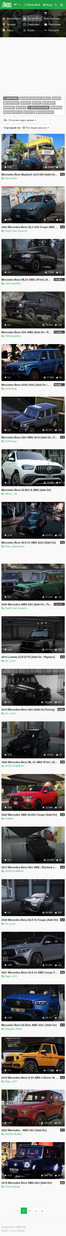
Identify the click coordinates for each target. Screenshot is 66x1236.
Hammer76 (11, 178)
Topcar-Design (12, 1186)
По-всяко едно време (19, 120)
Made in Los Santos (13, 1230)
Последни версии (25, 127)
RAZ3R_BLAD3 (13, 1134)
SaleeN (9, 818)
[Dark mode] (55, 4)
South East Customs (16, 230)
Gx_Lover (10, 660)
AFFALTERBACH (14, 766)
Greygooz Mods (13, 1028)
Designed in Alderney (13, 1227)
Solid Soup (11, 388)
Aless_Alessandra (14, 546)
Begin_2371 (11, 976)
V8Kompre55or (13, 283)
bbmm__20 (11, 493)
